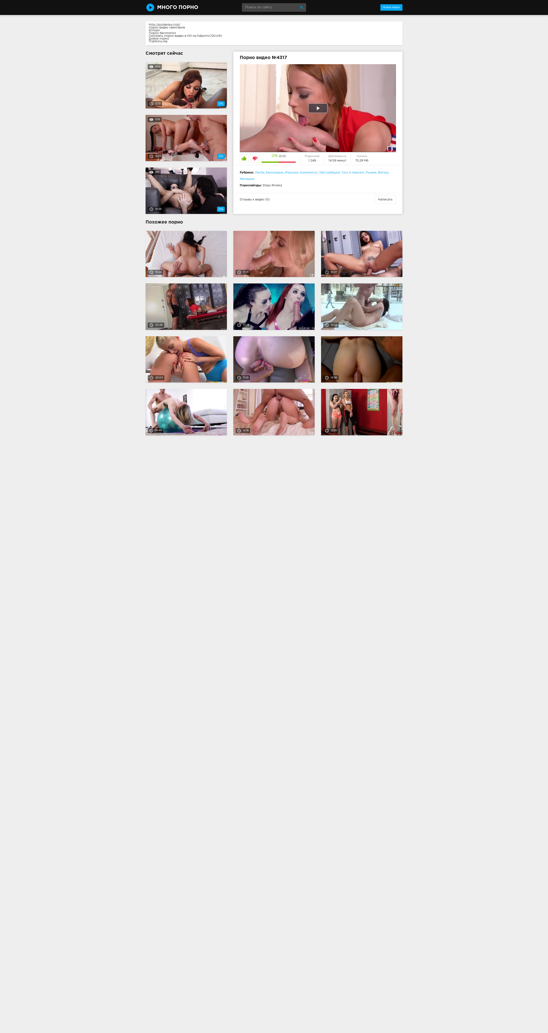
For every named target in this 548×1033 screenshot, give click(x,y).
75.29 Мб (361, 160)
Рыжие (371, 172)
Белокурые (274, 172)
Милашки (247, 179)
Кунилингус (309, 172)
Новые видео (391, 7)
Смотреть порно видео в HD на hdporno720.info (185, 36)
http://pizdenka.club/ (164, 25)
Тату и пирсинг (352, 172)
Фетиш (383, 172)
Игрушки (291, 172)
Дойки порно (159, 38)
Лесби (259, 172)
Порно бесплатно (162, 33)
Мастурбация (329, 172)
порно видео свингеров (167, 27)
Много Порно (177, 7)
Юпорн (154, 30)
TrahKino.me (158, 41)
